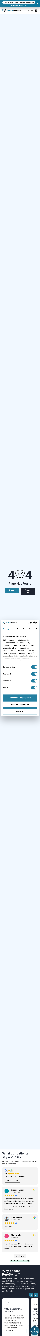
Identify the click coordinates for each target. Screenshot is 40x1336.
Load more (20, 1256)
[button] (31, 1295)
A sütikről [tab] (33, 629)
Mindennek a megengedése (20, 697)
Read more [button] (8, 1209)
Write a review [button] (12, 1180)
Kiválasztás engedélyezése (20, 704)
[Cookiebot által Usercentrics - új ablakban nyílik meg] (28, 622)
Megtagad (20, 711)
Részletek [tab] (20, 629)
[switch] (34, 674)
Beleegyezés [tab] (7, 629)
